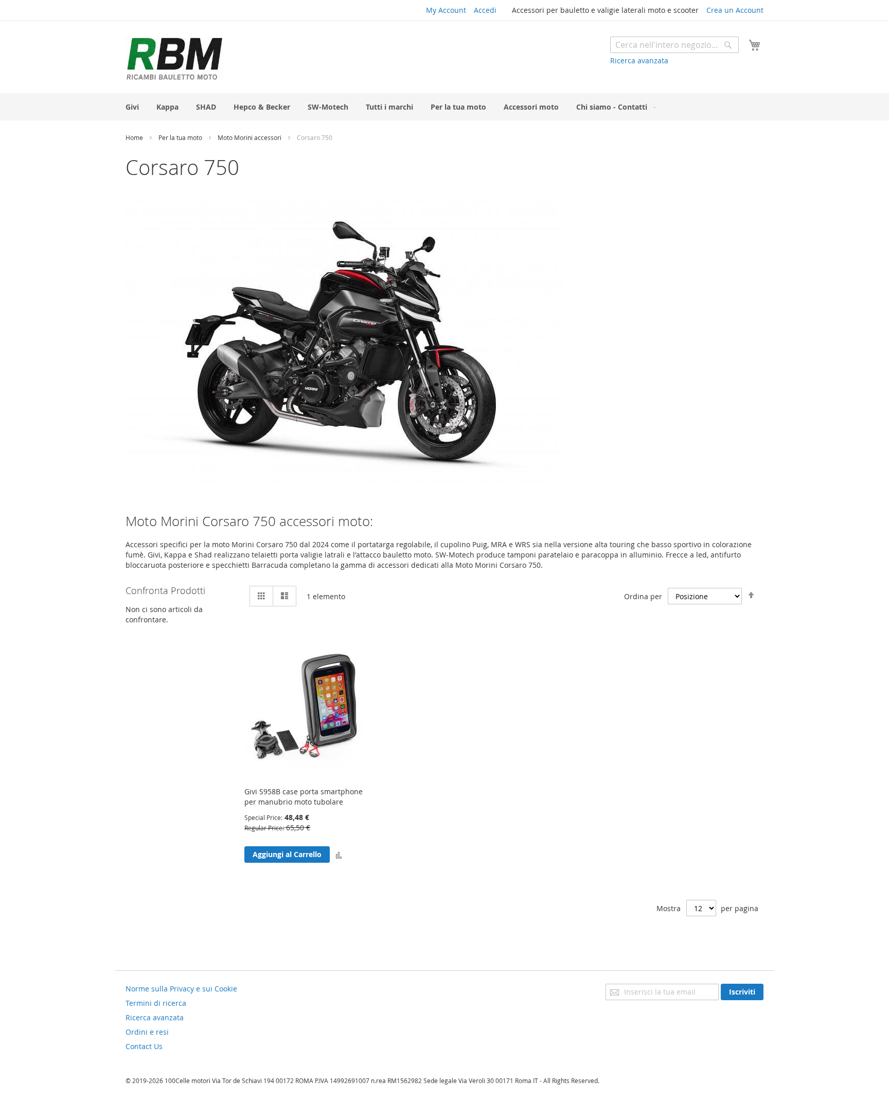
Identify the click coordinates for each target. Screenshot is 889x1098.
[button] (339, 855)
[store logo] (174, 58)
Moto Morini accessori (250, 137)
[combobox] (674, 45)
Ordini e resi (147, 1032)
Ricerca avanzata (639, 60)
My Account (446, 10)
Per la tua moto (181, 137)
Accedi (485, 10)
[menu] (444, 106)
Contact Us (144, 1046)
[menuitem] (132, 106)
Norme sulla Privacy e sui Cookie (181, 989)
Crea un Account (734, 10)
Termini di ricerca (156, 1003)
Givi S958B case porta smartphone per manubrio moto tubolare (303, 797)
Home (135, 137)
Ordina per (643, 596)
